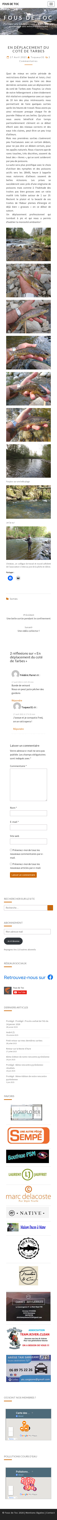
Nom (13, 807)
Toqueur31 (37, 57)
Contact (50, 1512)
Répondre (17, 700)
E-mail (14, 821)
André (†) (10, 1032)
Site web (14, 835)
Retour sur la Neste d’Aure (18, 1048)
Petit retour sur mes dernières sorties (24, 1040)
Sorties (14, 598)
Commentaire (18, 766)
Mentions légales (35, 1512)
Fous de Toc (10, 4)
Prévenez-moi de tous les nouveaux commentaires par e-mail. (26, 853)
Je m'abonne (13, 941)
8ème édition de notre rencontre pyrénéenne (27, 1056)
